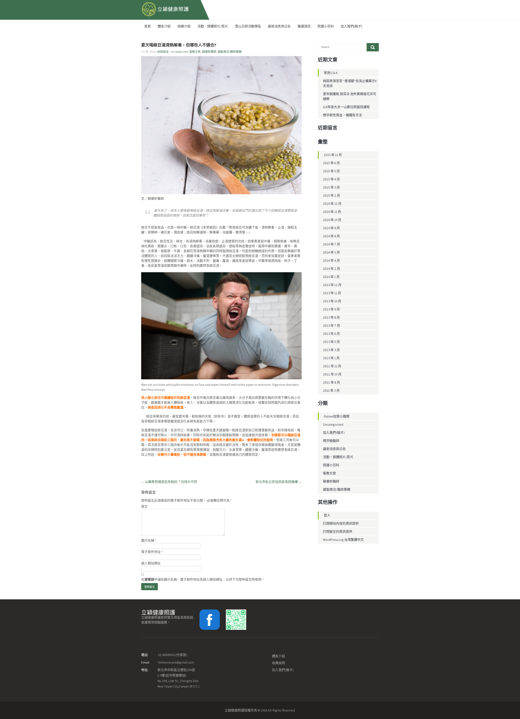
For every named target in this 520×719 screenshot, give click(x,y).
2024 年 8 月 (331, 236)
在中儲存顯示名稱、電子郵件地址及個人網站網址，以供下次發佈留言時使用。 (203, 579)
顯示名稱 (148, 540)
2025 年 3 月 (331, 187)
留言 (144, 506)
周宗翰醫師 (331, 441)
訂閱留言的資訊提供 (337, 531)
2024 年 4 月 (331, 260)
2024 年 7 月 (331, 244)
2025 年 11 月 (333, 155)
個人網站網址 (151, 563)
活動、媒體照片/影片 (212, 26)
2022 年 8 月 (331, 382)
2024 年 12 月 (332, 204)
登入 (327, 515)
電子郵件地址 (152, 552)
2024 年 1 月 (331, 277)
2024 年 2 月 (331, 269)
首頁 (147, 26)
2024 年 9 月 (331, 228)
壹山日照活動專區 (248, 26)
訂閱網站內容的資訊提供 (341, 523)
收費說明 (278, 663)
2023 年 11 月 (332, 293)
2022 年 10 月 (332, 374)
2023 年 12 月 (332, 285)
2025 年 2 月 (331, 195)
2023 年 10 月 (332, 301)
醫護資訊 (304, 26)
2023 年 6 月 (331, 334)
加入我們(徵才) (351, 26)
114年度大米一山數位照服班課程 (346, 107)
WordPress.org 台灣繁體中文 (343, 540)
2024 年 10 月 (332, 220)
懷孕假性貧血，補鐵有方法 (342, 115)
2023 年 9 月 (331, 309)
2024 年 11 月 (332, 212)
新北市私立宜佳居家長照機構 (279, 482)
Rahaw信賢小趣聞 (336, 416)
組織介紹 (184, 26)
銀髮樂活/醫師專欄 (230, 51)
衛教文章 (195, 51)
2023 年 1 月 (331, 358)
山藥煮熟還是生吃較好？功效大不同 (169, 482)
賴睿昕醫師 (209, 51)
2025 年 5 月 (331, 171)
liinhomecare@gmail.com (167, 662)
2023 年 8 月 (331, 317)
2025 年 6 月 (331, 163)
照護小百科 (325, 26)
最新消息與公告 (279, 26)
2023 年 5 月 (331, 342)
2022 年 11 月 (332, 366)
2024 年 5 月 (331, 252)
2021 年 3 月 (331, 390)
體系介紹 (164, 26)
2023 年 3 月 (331, 350)
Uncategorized (179, 51)
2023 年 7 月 (331, 325)
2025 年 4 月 (331, 179)
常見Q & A (331, 73)
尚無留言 (163, 51)
